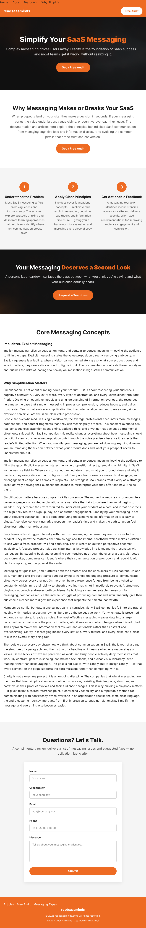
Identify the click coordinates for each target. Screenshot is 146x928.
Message (35, 837)
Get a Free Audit (73, 67)
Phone (33, 820)
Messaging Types (45, 904)
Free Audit (132, 11)
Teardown (30, 2)
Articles (9, 904)
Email (32, 804)
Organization (37, 787)
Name (33, 771)
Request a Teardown (73, 295)
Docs (15, 2)
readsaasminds (17, 11)
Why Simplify (50, 2)
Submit (73, 871)
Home (4, 2)
